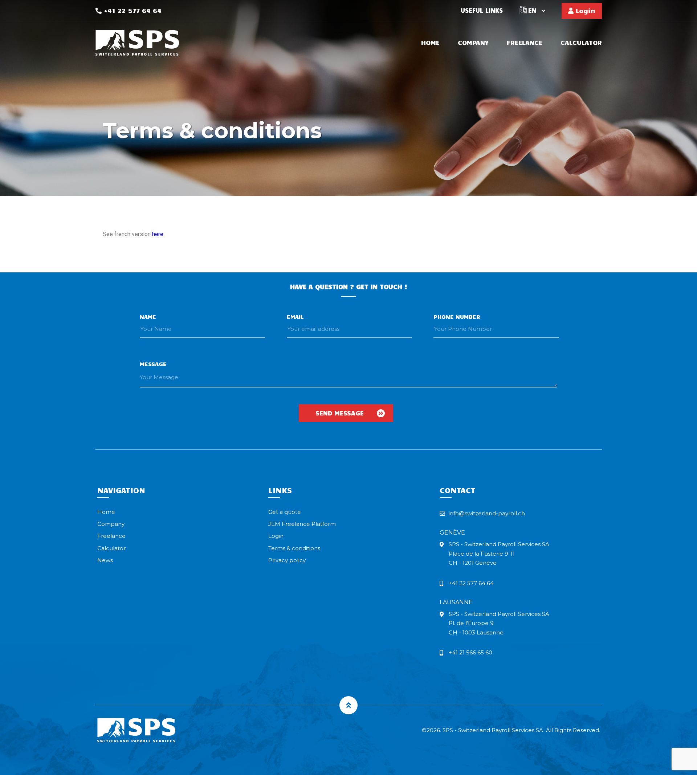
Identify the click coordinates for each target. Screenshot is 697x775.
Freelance (524, 42)
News (105, 560)
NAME (148, 316)
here (157, 234)
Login (584, 11)
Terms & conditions (294, 548)
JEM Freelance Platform (302, 523)
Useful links (482, 10)
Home (430, 42)
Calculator (581, 42)
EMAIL (295, 316)
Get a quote (284, 511)
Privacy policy (287, 560)
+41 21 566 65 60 (470, 652)
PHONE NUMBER (456, 316)
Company (473, 42)
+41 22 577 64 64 (132, 11)
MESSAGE (153, 363)
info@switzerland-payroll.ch (487, 513)
